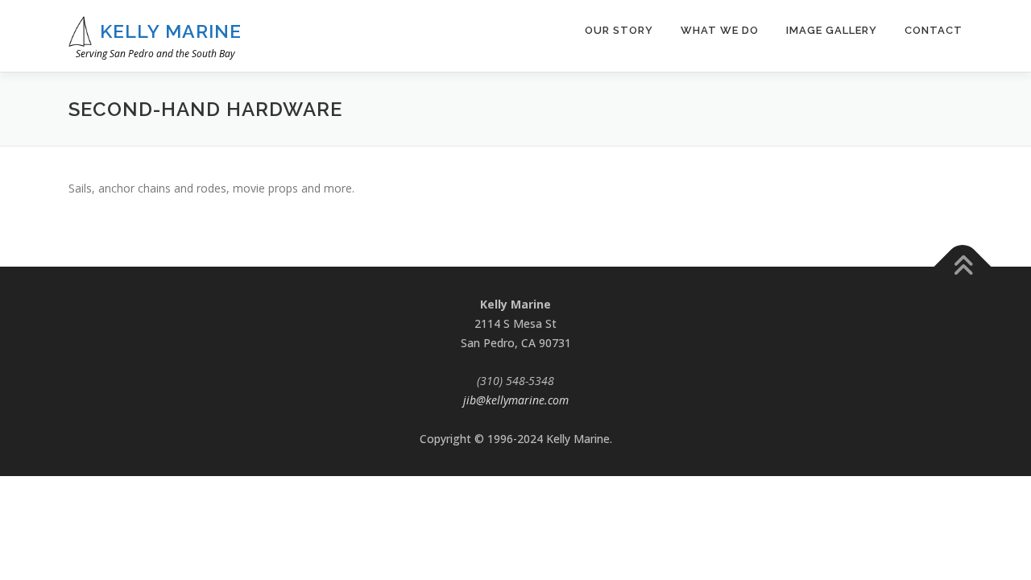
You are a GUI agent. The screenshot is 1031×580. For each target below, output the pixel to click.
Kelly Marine (171, 31)
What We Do (720, 30)
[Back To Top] (963, 267)
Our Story (619, 30)
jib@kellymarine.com (516, 400)
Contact (934, 30)
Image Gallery (831, 30)
